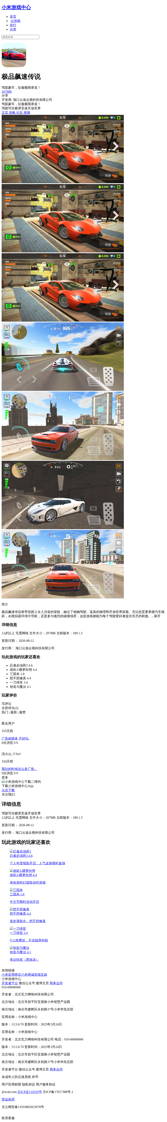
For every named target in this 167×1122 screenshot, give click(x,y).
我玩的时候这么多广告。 (19, 769)
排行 (13, 25)
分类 (13, 29)
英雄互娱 (40, 974)
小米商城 (27, 974)
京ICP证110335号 (29, 1092)
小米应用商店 (11, 974)
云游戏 (15, 21)
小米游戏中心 (16, 7)
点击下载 (8, 790)
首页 (13, 16)
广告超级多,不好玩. (15, 738)
